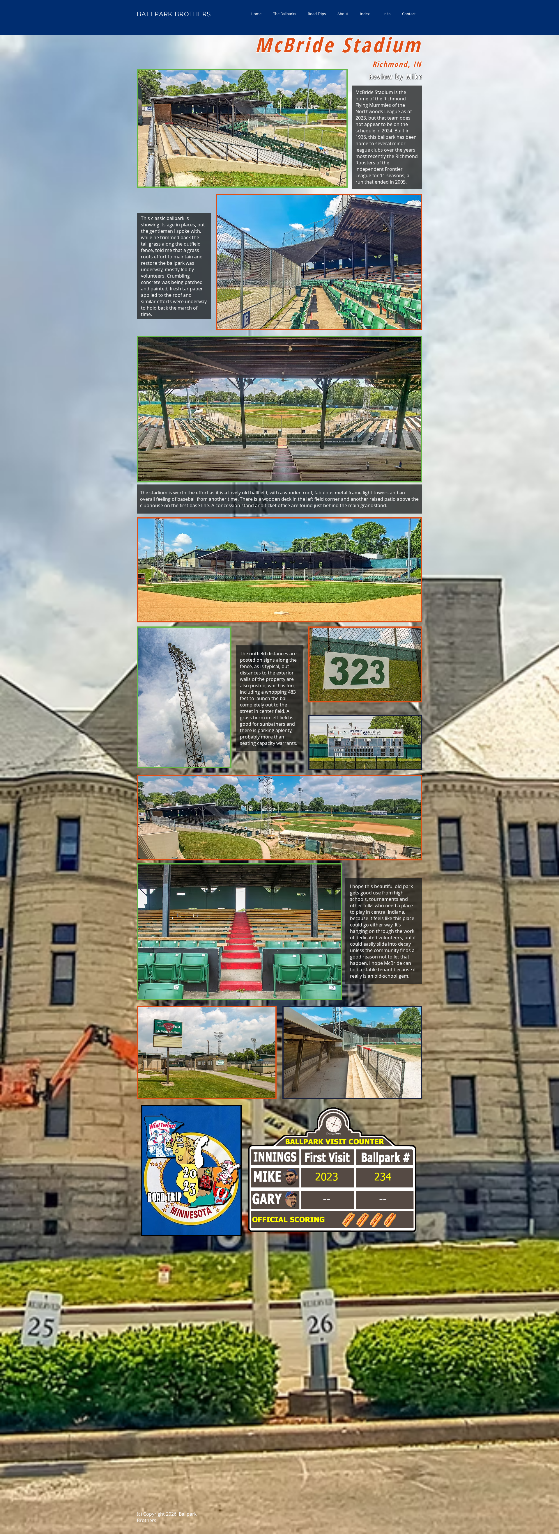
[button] (284, 13)
